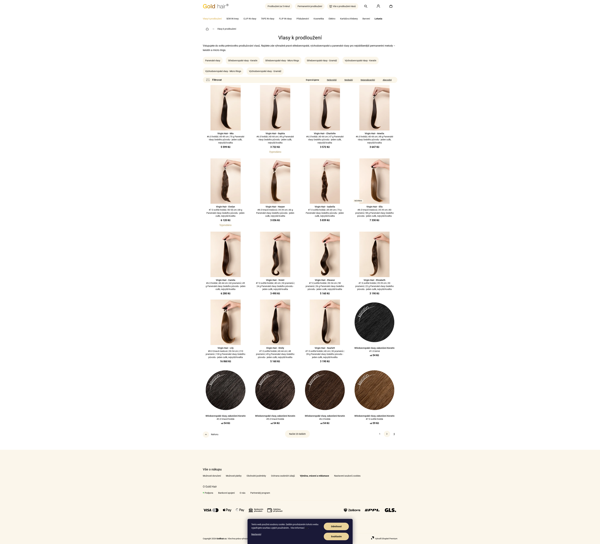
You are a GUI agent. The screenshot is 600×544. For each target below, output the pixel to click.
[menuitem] (212, 19)
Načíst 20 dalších (297, 434)
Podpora (209, 493)
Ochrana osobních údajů (283, 476)
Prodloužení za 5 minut (279, 6)
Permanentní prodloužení (310, 6)
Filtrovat (214, 80)
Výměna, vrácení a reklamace (314, 476)
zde (306, 528)
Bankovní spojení (226, 493)
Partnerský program (260, 493)
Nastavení (256, 534)
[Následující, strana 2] (387, 434)
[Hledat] (366, 6)
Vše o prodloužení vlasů (344, 6)
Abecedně (387, 80)
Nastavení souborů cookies (347, 476)
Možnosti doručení (212, 476)
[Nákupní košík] (391, 6)
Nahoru (214, 434)
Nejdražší (348, 80)
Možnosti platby (234, 476)
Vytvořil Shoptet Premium (386, 538)
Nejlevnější (332, 80)
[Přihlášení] (378, 6)
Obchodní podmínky (256, 476)
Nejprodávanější (368, 80)
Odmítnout (336, 526)
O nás (242, 493)
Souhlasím (336, 536)
